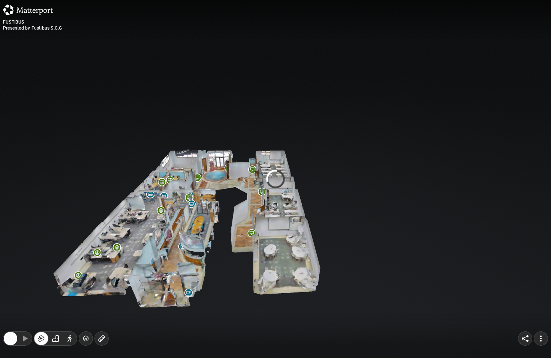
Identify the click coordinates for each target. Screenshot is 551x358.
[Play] (24, 290)
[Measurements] (101, 290)
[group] (55, 290)
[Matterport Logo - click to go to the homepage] (27, 9)
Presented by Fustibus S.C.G (32, 28)
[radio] (41, 290)
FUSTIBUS (13, 22)
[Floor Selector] (86, 290)
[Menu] (541, 290)
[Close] (10, 290)
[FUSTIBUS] (275, 179)
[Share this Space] (525, 290)
